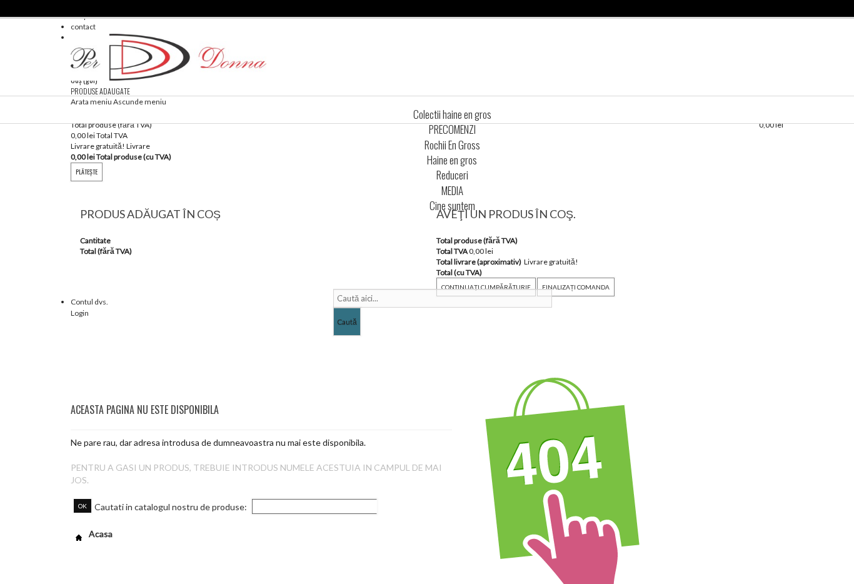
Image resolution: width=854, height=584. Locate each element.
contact (83, 26)
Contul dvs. (89, 301)
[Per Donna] (168, 57)
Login (80, 313)
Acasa (100, 533)
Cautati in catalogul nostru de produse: (170, 506)
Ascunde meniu (139, 101)
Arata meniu (91, 101)
